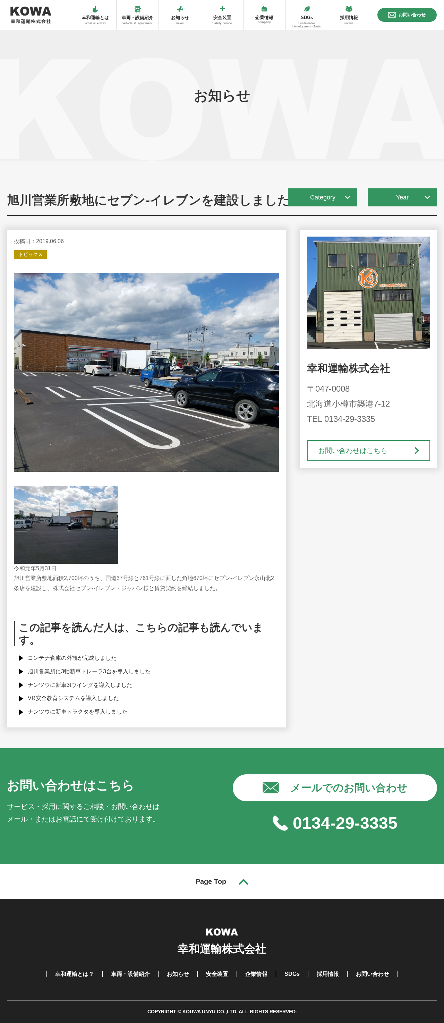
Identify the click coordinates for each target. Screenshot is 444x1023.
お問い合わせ (372, 974)
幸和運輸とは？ (74, 974)
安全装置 (217, 974)
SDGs (292, 974)
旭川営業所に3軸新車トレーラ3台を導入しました (89, 671)
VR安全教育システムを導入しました (73, 698)
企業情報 (256, 974)
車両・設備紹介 (130, 974)
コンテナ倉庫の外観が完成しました (72, 658)
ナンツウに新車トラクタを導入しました (78, 712)
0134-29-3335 (345, 823)
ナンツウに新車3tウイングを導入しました (80, 685)
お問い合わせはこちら (352, 450)
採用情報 (328, 974)
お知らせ (178, 974)
